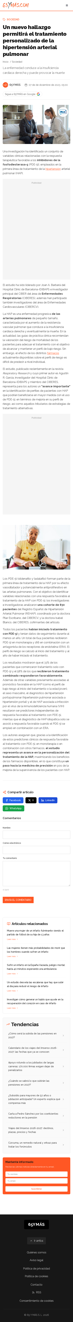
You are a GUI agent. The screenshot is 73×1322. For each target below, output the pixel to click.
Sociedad (13, 19)
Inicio (5, 61)
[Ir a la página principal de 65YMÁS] (16, 5)
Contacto (36, 1284)
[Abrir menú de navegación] (66, 5)
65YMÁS (15, 84)
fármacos (53, 353)
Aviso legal (36, 1260)
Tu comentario (10, 858)
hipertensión (53, 168)
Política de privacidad (36, 1268)
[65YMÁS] (5, 85)
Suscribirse (36, 1189)
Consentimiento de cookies (37, 1300)
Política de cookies (36, 1276)
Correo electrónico (12, 843)
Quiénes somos (36, 1252)
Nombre (7, 828)
